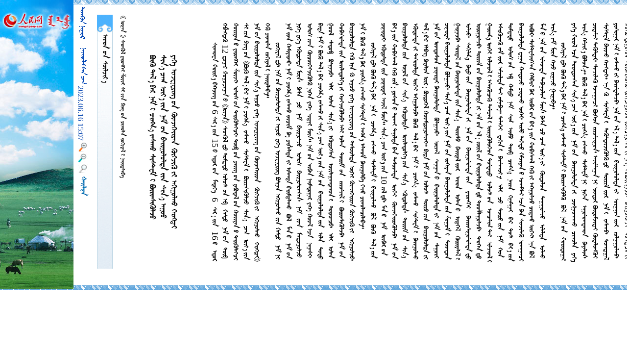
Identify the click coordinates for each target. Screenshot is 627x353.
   (104, 58)
